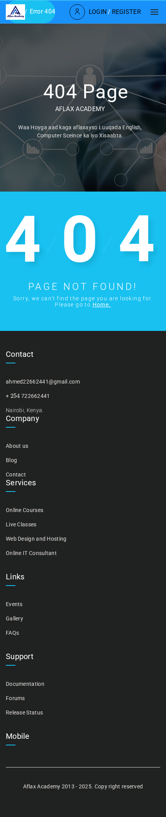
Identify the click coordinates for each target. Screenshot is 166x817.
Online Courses (24, 510)
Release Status (24, 712)
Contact (16, 474)
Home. (102, 304)
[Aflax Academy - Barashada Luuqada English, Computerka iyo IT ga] (15, 12)
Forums (15, 698)
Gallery (14, 618)
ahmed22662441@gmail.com (43, 382)
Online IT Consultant (31, 553)
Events (14, 604)
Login (98, 11)
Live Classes (21, 524)
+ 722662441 (28, 396)
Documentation (25, 684)
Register (126, 11)
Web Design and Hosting (36, 539)
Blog (11, 460)
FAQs (12, 633)
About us (17, 446)
